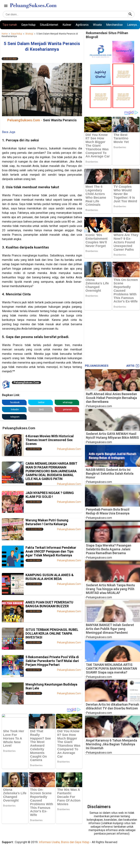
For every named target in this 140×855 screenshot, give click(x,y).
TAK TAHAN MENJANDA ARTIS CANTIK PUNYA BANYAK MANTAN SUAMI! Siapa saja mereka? (111, 668)
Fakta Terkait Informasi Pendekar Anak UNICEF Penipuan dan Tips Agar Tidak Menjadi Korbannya (51, 551)
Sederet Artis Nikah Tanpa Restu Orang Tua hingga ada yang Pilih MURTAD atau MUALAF (110, 589)
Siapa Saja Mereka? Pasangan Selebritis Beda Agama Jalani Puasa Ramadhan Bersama (108, 549)
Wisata (97, 24)
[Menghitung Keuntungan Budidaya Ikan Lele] (13, 693)
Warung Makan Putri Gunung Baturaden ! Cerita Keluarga (47, 522)
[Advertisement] (112, 336)
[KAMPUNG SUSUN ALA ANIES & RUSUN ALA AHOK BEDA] (13, 584)
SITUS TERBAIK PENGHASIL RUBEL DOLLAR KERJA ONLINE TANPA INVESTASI (52, 633)
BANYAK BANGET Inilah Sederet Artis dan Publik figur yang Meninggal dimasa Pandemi (110, 628)
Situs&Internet (49, 24)
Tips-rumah (10, 24)
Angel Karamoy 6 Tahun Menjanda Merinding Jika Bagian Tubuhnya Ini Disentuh (111, 744)
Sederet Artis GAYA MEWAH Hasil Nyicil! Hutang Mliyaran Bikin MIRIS (112, 435)
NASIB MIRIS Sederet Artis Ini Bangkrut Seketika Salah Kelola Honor (109, 473)
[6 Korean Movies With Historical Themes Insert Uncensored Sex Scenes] (13, 445)
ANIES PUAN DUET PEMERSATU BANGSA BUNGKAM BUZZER (49, 604)
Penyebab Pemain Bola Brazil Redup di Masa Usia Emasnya (107, 511)
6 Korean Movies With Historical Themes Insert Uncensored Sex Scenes (50, 440)
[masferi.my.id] (101, 84)
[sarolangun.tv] (123, 61)
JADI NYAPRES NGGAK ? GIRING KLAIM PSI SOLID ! (50, 495)
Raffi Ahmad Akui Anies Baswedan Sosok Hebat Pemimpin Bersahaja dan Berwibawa (111, 398)
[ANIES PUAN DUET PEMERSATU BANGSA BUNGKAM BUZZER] (13, 611)
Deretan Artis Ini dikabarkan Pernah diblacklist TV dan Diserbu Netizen (112, 706)
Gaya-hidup (28, 24)
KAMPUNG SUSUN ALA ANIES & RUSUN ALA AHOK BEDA (50, 577)
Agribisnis (82, 24)
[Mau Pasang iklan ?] (123, 84)
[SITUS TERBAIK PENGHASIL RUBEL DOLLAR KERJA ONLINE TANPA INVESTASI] (13, 639)
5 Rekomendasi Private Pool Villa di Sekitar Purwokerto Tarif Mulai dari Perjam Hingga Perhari (52, 661)
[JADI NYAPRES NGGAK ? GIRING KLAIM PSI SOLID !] (13, 502)
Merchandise (114, 24)
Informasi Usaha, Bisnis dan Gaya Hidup (64, 842)
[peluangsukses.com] (101, 61)
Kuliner (67, 24)
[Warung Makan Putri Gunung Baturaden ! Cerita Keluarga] (13, 529)
